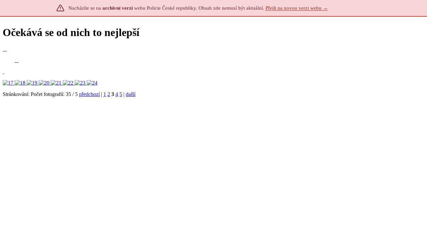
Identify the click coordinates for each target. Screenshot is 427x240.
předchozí (89, 94)
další (130, 94)
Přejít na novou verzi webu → (297, 8)
